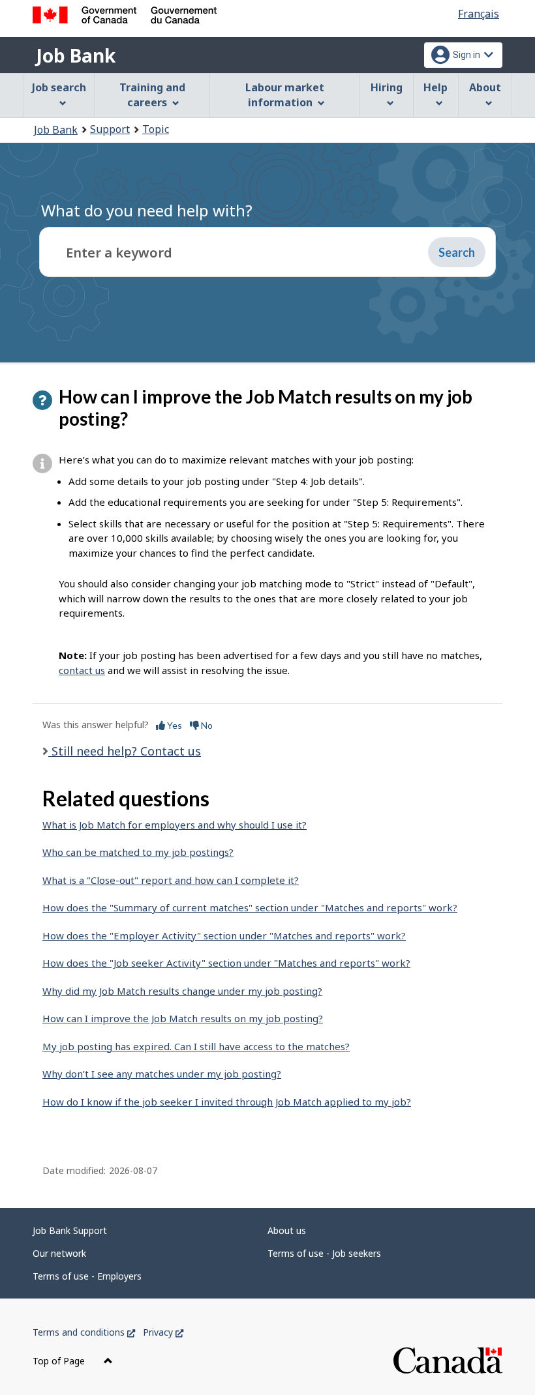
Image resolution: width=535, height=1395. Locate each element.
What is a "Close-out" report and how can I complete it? (170, 880)
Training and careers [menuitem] (152, 95)
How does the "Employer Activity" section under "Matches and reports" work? (224, 935)
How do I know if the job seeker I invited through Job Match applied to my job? (226, 1101)
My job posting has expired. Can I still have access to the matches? (196, 1046)
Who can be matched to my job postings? (138, 852)
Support (110, 129)
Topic (155, 129)
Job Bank (75, 55)
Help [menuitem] (435, 87)
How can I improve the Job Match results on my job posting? (182, 1018)
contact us (82, 670)
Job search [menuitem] (59, 87)
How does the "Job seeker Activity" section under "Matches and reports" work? (226, 962)
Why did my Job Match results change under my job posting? (182, 990)
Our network (59, 1253)
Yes (173, 725)
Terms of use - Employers (87, 1276)
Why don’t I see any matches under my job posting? (161, 1073)
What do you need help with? (146, 210)
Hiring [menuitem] (387, 87)
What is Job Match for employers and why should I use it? (174, 824)
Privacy (163, 1332)
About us (287, 1230)
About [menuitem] (485, 87)
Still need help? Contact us (124, 751)
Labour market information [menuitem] (284, 95)
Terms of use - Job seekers (324, 1253)
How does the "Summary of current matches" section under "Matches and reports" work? (249, 907)
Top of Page (60, 1361)
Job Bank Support (70, 1230)
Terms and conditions (84, 1332)
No (206, 725)
